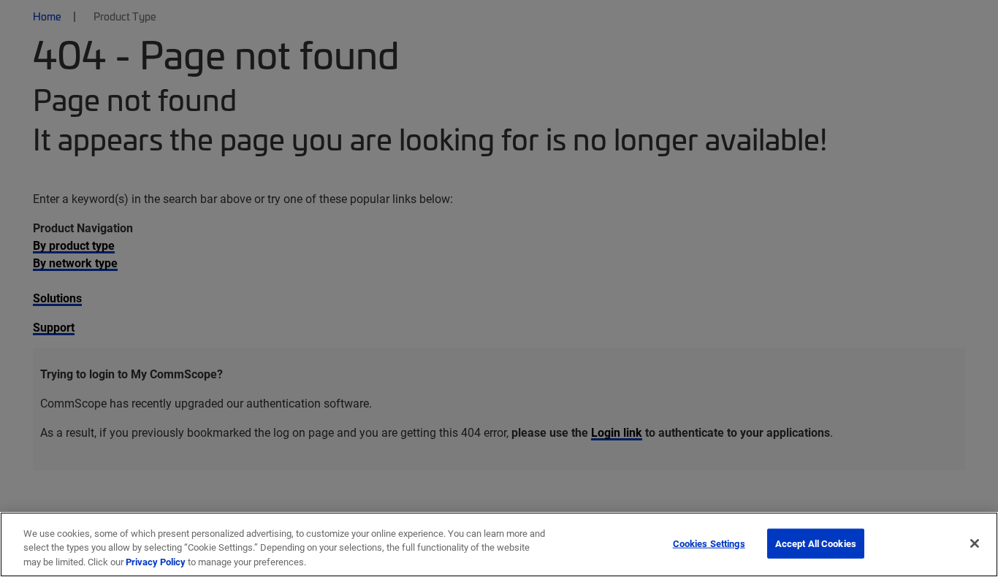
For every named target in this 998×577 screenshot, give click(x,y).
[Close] (975, 543)
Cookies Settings (709, 542)
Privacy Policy (156, 561)
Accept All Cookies (815, 542)
